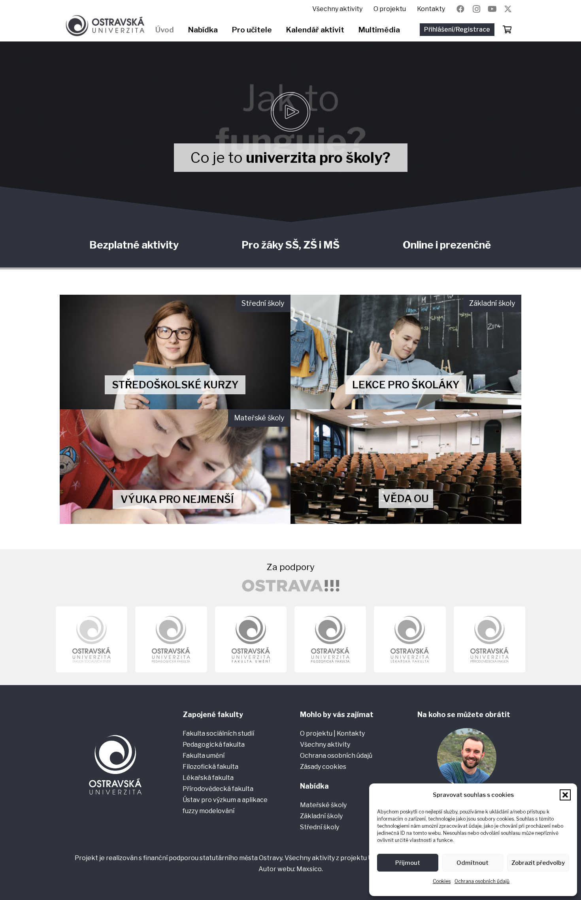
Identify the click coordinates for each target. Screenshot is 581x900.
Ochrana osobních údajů (482, 881)
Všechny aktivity (325, 744)
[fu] (251, 639)
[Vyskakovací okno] (290, 112)
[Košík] (507, 29)
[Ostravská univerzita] (105, 26)
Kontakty (351, 733)
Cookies (442, 881)
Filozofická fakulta (210, 766)
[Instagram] (476, 9)
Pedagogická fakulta (214, 744)
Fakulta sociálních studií (218, 733)
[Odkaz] (175, 352)
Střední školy (319, 827)
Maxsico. (309, 869)
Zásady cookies (323, 766)
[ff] (330, 639)
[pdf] (171, 639)
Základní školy (321, 816)
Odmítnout (472, 862)
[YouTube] (492, 9)
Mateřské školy (323, 805)
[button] (565, 795)
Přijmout (407, 862)
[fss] (91, 639)
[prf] (489, 639)
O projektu (317, 733)
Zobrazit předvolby (538, 862)
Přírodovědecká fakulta (218, 789)
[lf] (409, 639)
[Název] (508, 9)
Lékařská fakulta (208, 777)
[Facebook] (460, 9)
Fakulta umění (203, 755)
